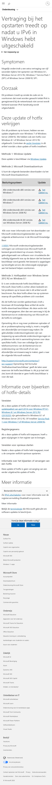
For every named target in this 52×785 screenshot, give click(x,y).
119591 (5, 245)
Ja (18, 524)
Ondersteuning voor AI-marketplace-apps (16, 708)
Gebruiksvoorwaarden (39, 772)
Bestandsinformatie (13, 490)
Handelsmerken (8, 776)
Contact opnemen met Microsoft (13, 772)
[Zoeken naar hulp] (9, 3)
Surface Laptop (8, 543)
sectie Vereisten (33, 143)
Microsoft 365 (7, 556)
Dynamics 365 (7, 670)
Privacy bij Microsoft (9, 746)
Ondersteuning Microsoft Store (13, 585)
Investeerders (7, 750)
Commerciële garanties (10, 602)
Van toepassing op (11, 52)
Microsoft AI (7, 657)
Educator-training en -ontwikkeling (14, 636)
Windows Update (38, 159)
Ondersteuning (9, 9)
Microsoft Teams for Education (13, 623)
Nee (33, 524)
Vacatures (6, 741)
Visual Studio (7, 729)
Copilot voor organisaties (11, 547)
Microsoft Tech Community (12, 712)
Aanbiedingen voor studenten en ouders (16, 640)
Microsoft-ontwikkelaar (10, 699)
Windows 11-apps (9, 564)
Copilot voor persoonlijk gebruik (13, 551)
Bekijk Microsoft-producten (12, 560)
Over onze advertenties (22, 776)
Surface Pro (7, 539)
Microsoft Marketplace (10, 716)
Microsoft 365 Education (11, 627)
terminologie (16, 508)
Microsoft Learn (8, 703)
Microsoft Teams (8, 683)
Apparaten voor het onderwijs (12, 619)
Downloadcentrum (9, 581)
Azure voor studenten (10, 645)
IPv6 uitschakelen (13, 494)
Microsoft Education (9, 615)
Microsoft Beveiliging (10, 661)
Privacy (28, 772)
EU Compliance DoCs (39, 776)
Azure (5, 665)
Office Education (8, 632)
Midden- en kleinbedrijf (10, 687)
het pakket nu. (43, 191)
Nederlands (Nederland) (15, 758)
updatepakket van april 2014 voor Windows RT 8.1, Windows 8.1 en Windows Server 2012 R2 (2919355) (25, 412)
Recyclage (6, 598)
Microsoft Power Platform (11, 721)
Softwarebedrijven (9, 725)
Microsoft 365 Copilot (10, 678)
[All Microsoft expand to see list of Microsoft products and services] (3, 3)
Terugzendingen (8, 589)
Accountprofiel (8, 577)
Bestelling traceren (9, 594)
